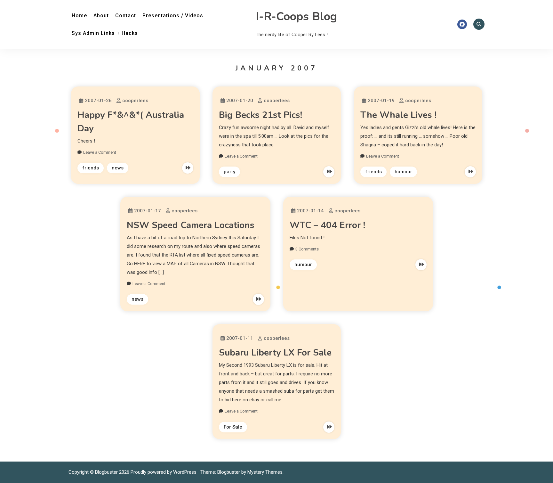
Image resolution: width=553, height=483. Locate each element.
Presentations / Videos (172, 15)
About (101, 15)
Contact (125, 15)
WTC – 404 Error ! (327, 225)
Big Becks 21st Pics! (260, 115)
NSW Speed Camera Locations (190, 225)
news (118, 168)
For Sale (233, 427)
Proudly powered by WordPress (164, 472)
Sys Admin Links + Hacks (105, 33)
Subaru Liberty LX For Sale (275, 353)
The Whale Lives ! (398, 115)
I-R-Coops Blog (296, 16)
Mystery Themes (265, 472)
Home (79, 15)
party (229, 172)
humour (403, 172)
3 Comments (307, 249)
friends (90, 168)
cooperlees (135, 100)
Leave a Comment (99, 152)
